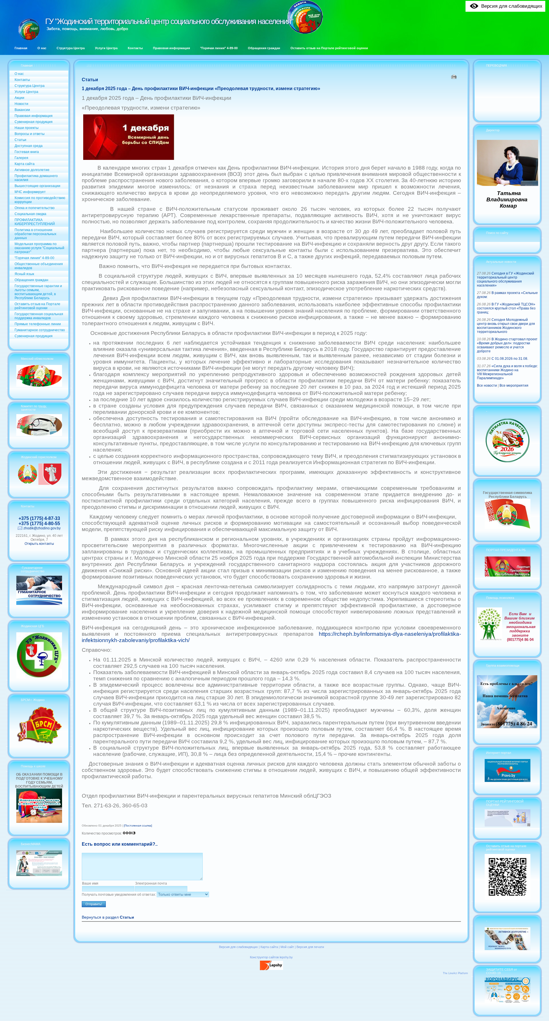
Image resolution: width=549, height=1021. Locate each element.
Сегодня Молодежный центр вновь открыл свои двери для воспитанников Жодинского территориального (506, 326)
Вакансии (22, 110)
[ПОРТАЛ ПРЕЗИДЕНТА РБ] (507, 575)
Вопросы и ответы (30, 134)
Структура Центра (30, 86)
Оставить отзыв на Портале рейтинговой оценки (37, 306)
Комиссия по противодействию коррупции (40, 200)
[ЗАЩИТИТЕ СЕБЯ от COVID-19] (507, 1002)
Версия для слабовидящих (238, 947)
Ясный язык (24, 274)
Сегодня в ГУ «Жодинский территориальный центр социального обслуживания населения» (505, 279)
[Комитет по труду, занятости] (39, 435)
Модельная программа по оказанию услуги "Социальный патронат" (39, 248)
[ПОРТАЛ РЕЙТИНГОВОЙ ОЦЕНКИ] (507, 825)
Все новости (487, 386)
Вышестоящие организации (37, 186)
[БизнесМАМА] (39, 875)
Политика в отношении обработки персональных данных (35, 234)
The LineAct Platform (455, 973)
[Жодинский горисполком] (39, 484)
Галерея (21, 158)
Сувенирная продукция (34, 122)
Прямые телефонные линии (38, 324)
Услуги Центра (26, 92)
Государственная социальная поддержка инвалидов (39, 316)
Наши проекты (27, 128)
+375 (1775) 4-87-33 (39, 518)
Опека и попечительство (35, 208)
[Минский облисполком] (39, 386)
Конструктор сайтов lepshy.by (271, 957)
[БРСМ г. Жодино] (39, 744)
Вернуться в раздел (108, 917)
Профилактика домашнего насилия (36, 178)
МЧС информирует (30, 192)
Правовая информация (34, 116)
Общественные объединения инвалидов (39, 266)
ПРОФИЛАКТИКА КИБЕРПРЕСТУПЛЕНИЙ (35, 222)
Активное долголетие (32, 170)
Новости (21, 104)
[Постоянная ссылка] (138, 825)
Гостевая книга (27, 152)
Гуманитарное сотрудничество (40, 330)
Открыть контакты (39, 544)
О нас (19, 74)
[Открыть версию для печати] (454, 76)
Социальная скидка (30, 214)
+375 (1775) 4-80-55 (39, 523)
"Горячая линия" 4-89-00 (34, 258)
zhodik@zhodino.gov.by (42, 528)
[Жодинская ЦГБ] (39, 678)
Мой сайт (287, 947)
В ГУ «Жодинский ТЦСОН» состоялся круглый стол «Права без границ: (506, 308)
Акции (19, 98)
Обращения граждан (31, 280)
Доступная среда (29, 146)
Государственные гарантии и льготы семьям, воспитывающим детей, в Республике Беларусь (38, 292)
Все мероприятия (514, 386)
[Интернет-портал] (507, 781)
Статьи (20, 140)
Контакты (22, 80)
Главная (27, 65)
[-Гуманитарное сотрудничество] (39, 604)
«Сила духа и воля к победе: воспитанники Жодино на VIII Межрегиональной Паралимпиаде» (507, 372)
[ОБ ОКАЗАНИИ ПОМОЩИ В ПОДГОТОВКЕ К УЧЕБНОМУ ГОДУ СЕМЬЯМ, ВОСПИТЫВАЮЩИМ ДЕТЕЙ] (39, 822)
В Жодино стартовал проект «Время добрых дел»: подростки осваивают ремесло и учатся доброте (507, 345)
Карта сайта (25, 164)
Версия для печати (310, 947)
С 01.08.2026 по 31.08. (510, 359)
